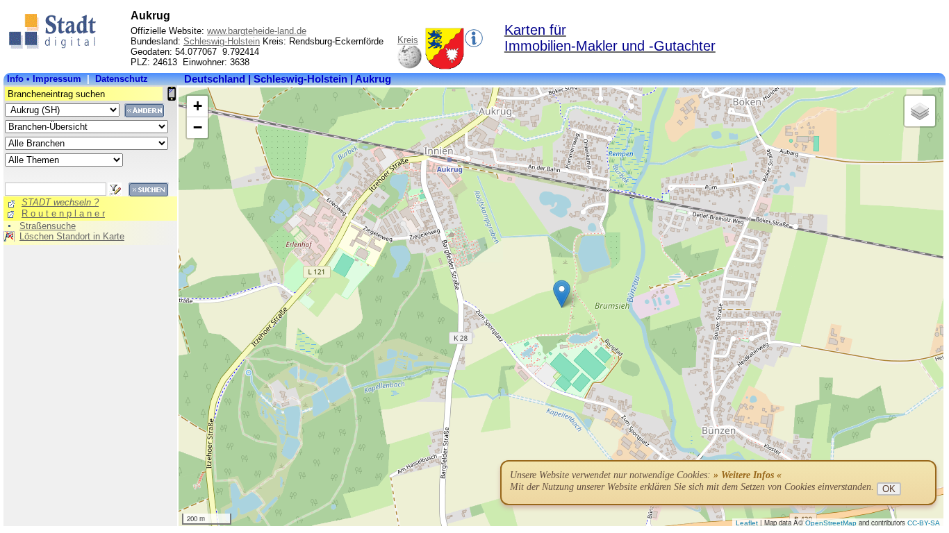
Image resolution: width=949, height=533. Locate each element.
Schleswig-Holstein (221, 41)
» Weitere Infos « (747, 475)
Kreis (407, 40)
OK (889, 489)
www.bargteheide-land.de (256, 31)
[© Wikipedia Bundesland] (409, 66)
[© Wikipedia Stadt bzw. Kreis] (444, 66)
